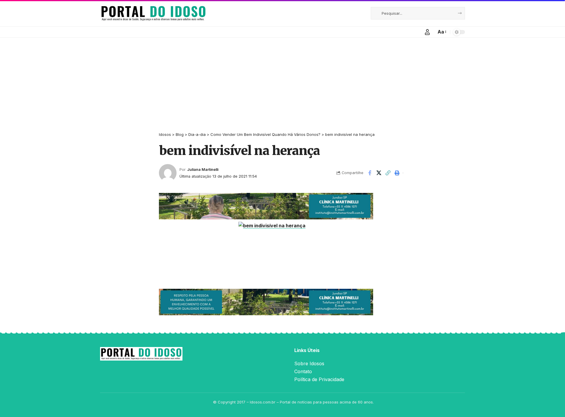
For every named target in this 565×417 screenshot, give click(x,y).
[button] (427, 32)
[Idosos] (153, 13)
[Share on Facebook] (369, 173)
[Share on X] (379, 173)
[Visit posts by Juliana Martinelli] (168, 173)
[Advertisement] (282, 82)
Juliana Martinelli (202, 169)
